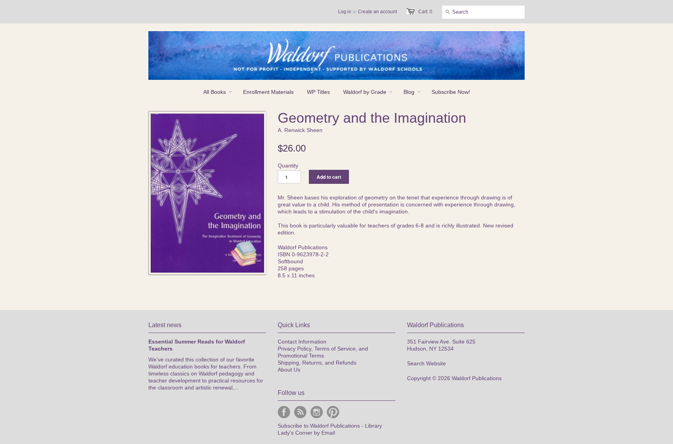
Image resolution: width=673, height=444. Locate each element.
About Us (289, 369)
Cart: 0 (425, 11)
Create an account (377, 11)
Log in (344, 11)
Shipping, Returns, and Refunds (317, 362)
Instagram (316, 412)
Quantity (288, 165)
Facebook (284, 412)
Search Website (426, 363)
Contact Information (302, 341)
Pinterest (333, 412)
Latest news (164, 325)
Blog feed (300, 412)
